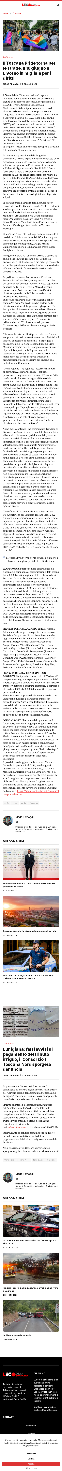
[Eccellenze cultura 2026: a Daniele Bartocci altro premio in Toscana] (31, 864)
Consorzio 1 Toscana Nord (17, 1160)
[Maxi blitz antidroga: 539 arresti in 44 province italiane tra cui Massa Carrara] (31, 956)
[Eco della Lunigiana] (31, 5)
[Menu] (5, 5)
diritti (6, 803)
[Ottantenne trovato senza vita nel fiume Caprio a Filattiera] (31, 1221)
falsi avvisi (38, 1160)
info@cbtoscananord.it (19, 1127)
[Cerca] (57, 5)
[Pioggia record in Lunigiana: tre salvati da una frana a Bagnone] (31, 1268)
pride (23, 803)
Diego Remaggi (11, 84)
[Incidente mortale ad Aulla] (31, 1316)
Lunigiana (8, 1043)
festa (15, 803)
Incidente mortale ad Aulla (17, 1335)
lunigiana (51, 1160)
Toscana (8, 57)
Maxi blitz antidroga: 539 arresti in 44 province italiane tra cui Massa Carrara (28, 977)
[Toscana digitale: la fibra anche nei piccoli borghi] (31, 911)
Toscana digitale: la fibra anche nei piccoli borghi (29, 931)
